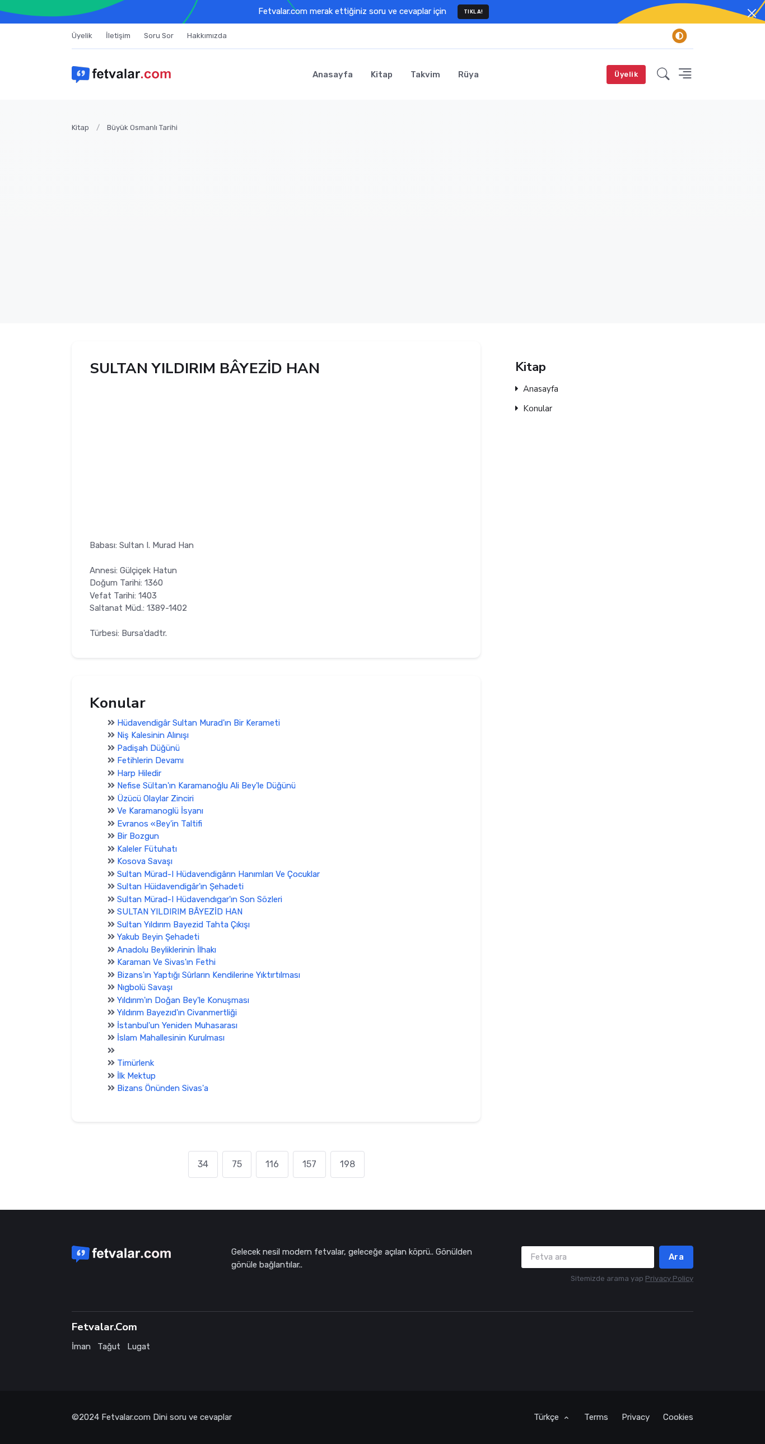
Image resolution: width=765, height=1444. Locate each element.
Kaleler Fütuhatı (147, 849)
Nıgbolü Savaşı (144, 988)
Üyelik (82, 35)
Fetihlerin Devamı (150, 761)
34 (203, 1164)
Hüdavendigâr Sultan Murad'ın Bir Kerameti (198, 723)
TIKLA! (473, 11)
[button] (663, 74)
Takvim (425, 74)
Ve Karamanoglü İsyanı (160, 811)
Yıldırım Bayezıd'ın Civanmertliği (177, 1013)
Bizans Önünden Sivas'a (162, 1089)
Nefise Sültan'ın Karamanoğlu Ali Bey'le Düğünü (206, 786)
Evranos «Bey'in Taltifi (159, 824)
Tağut (108, 1346)
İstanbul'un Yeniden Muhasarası (177, 1025)
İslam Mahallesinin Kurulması (171, 1038)
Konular (537, 408)
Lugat (138, 1346)
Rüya (468, 74)
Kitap (382, 74)
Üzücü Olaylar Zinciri (155, 798)
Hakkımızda (207, 35)
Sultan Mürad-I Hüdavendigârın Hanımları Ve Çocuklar (218, 874)
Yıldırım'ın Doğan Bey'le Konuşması (183, 1000)
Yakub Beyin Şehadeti (158, 937)
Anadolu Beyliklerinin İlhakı (166, 950)
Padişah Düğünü (148, 748)
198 (347, 1164)
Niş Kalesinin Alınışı (153, 736)
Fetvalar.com (126, 1417)
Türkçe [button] (547, 1417)
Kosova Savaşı (144, 862)
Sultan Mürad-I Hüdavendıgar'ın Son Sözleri (199, 899)
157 (309, 1164)
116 (272, 1164)
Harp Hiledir (139, 773)
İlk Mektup (136, 1076)
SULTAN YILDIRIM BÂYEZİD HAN (179, 912)
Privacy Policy (669, 1278)
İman (81, 1346)
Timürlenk (135, 1063)
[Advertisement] (408, 221)
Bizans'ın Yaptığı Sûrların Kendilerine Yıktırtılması (208, 975)
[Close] (752, 13)
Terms (596, 1417)
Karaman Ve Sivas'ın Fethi (166, 963)
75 (237, 1164)
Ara (676, 1257)
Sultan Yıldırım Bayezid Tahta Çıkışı (183, 925)
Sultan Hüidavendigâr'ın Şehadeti (180, 887)
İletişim (118, 35)
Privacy (636, 1417)
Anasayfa (332, 74)
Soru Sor (159, 35)
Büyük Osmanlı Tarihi (142, 127)
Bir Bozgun (138, 837)
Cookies (678, 1417)
